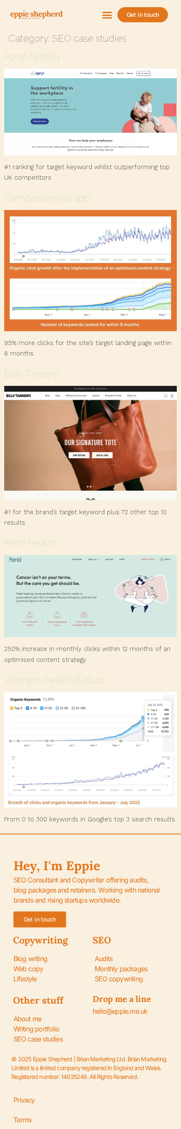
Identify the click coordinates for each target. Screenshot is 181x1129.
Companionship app (47, 197)
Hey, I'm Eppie (56, 866)
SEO (102, 940)
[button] (107, 15)
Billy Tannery (31, 373)
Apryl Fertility (32, 55)
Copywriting (40, 940)
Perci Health (30, 542)
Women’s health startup (54, 679)
